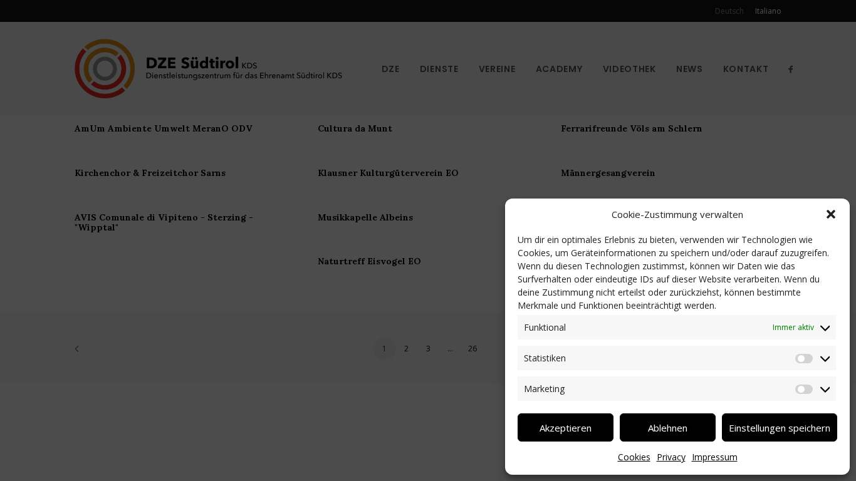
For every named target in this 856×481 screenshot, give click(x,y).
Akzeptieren (566, 428)
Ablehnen (667, 428)
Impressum (715, 457)
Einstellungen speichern (779, 428)
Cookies (634, 457)
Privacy (671, 457)
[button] (831, 214)
